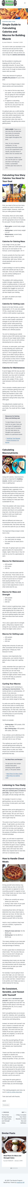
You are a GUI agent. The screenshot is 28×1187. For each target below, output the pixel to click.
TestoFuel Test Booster (13, 438)
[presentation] (14, 1145)
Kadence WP (20, 1182)
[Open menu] (24, 3)
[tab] (12, 1168)
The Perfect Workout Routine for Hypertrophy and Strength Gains (7, 1118)
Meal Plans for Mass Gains (14, 773)
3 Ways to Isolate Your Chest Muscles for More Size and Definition (21, 1118)
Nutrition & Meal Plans (8, 21)
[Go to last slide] (4, 1152)
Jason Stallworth (8, 42)
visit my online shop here (14, 1092)
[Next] (24, 1152)
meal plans (6, 1105)
